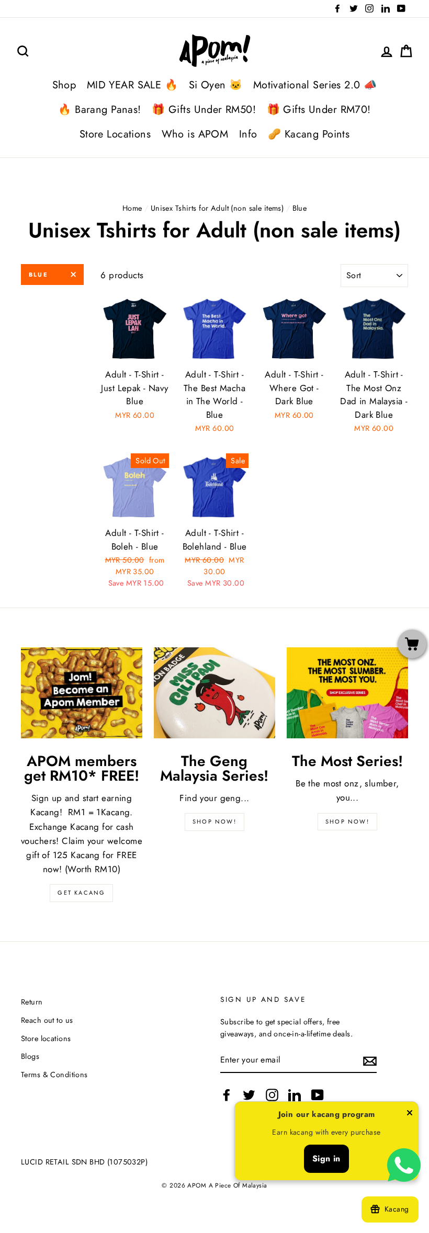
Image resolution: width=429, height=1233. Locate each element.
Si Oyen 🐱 (216, 85)
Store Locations (115, 134)
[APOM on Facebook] (226, 1095)
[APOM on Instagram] (272, 1095)
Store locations (46, 1038)
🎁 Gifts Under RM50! (204, 109)
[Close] (409, 1115)
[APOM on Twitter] (249, 1095)
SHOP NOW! (214, 821)
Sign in (326, 1158)
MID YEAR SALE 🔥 (132, 85)
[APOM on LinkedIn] (294, 1095)
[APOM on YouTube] (317, 1095)
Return (32, 1002)
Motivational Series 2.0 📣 (315, 85)
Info (248, 134)
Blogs (30, 1056)
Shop (64, 85)
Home (132, 208)
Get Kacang (81, 892)
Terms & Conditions (54, 1074)
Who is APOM (195, 134)
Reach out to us (47, 1020)
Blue (38, 274)
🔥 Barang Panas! (99, 109)
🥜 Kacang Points (308, 134)
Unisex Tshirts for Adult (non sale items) (217, 208)
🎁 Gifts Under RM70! (319, 109)
